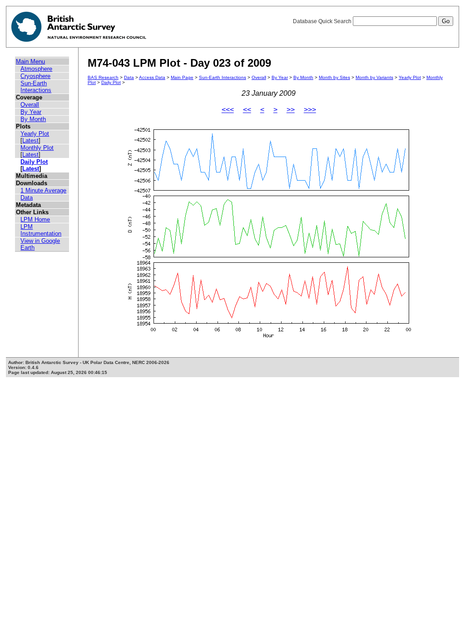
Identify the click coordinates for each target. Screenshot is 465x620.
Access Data (152, 77)
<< (247, 109)
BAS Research (103, 77)
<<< (228, 109)
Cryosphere (35, 76)
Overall (29, 104)
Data (26, 197)
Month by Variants (374, 77)
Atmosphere (36, 68)
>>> (310, 109)
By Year (30, 111)
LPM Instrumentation (40, 230)
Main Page (182, 77)
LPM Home (35, 219)
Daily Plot (34, 161)
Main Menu (30, 61)
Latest (30, 140)
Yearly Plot (34, 133)
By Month (33, 119)
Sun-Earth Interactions (35, 86)
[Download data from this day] (269, 337)
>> (291, 109)
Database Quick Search (323, 21)
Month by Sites (334, 77)
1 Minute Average (43, 190)
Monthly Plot (37, 147)
